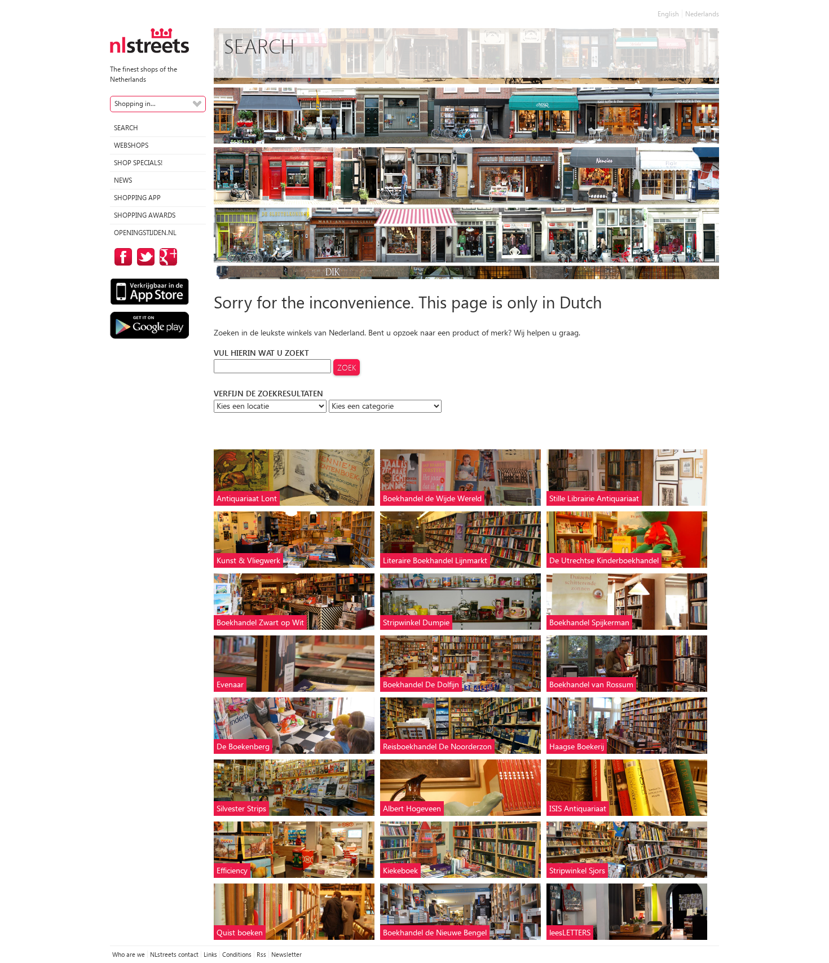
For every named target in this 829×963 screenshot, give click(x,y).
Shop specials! (138, 162)
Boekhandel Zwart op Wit (260, 622)
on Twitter (144, 257)
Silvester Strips (241, 808)
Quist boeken (240, 932)
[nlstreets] (149, 40)
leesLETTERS (569, 932)
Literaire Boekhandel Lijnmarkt (435, 560)
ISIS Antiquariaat (577, 808)
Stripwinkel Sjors (577, 870)
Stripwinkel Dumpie (416, 622)
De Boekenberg (243, 746)
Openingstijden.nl (145, 232)
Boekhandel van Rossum (591, 684)
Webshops (131, 145)
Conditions (237, 954)
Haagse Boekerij (576, 746)
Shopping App (137, 197)
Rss (261, 954)
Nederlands (702, 14)
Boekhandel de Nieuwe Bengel (435, 932)
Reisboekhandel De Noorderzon (437, 746)
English (668, 14)
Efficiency (232, 870)
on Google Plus (166, 257)
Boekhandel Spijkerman (589, 622)
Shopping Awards (144, 215)
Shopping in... (135, 103)
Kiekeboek (400, 870)
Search (126, 127)
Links (210, 954)
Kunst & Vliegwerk (248, 560)
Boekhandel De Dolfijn (421, 684)
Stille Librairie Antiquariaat (594, 498)
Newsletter (286, 954)
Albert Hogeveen (412, 808)
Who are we (128, 954)
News (123, 180)
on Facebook (121, 257)
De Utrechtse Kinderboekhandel (604, 560)
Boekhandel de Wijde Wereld (432, 498)
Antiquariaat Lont (247, 498)
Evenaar (230, 684)
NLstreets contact (174, 954)
